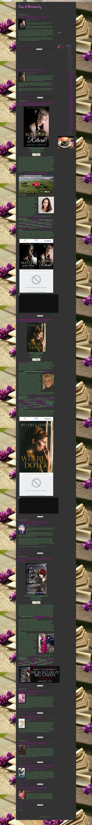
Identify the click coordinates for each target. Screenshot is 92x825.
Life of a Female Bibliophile (27, 403)
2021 (69, 48)
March (70, 69)
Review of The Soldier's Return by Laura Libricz (32, 17)
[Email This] (36, 49)
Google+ (26, 217)
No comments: (33, 97)
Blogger (50, 816)
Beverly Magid (35, 72)
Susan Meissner (40, 768)
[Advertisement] (36, 60)
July (69, 63)
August (70, 62)
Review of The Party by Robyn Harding (30, 716)
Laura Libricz (37, 19)
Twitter (24, 217)
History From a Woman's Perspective (32, 660)
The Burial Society (29, 524)
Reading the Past (27, 221)
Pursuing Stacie (49, 664)
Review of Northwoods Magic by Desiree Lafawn (33, 788)
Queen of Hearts (29, 693)
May (69, 66)
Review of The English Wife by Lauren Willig (31, 743)
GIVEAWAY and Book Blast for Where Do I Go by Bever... (71, 92)
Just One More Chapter (42, 402)
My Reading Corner (31, 398)
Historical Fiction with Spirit (23, 227)
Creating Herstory (44, 658)
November (70, 56)
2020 (69, 50)
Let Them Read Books (28, 225)
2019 (69, 51)
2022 (69, 47)
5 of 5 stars (32, 694)
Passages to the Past (35, 219)
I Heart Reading (40, 663)
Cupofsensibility (61, 48)
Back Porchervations (48, 225)
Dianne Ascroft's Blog (22, 228)
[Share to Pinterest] (41, 49)
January (70, 72)
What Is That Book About (45, 397)
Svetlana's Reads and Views (47, 221)
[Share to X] (39, 49)
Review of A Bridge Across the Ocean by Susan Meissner (35, 766)
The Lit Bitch (49, 659)
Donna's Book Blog (43, 227)
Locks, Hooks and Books (40, 399)
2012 (69, 133)
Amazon (27, 173)
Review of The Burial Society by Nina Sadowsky (33, 522)
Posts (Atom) (25, 810)
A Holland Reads (30, 406)
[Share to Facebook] (40, 49)
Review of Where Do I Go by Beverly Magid (31, 70)
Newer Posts (21, 808)
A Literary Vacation (21, 402)
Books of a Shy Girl (26, 404)
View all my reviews (22, 46)
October (70, 58)
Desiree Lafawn (37, 790)
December (70, 54)
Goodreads (48, 217)
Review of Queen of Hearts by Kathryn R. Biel (32, 691)
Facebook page (34, 655)
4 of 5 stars (32, 525)
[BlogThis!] (38, 49)
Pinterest (38, 217)
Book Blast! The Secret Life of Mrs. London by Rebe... (71, 102)
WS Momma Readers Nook (41, 220)
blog (38, 215)
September (70, 59)
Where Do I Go (28, 72)
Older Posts (52, 808)
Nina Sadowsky (37, 524)
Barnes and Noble (35, 173)
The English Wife (29, 745)
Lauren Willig (36, 745)
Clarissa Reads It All (41, 224)
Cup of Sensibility (29, 6)
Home (36, 808)
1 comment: (33, 49)
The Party (28, 719)
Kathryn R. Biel (36, 693)
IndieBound (44, 173)
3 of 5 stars (32, 20)
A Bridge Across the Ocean (31, 768)
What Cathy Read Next (30, 665)
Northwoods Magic (29, 790)
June (70, 65)
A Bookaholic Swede (34, 223)
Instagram (34, 217)
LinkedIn (42, 217)
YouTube (30, 217)
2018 (69, 53)
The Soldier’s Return (29, 19)
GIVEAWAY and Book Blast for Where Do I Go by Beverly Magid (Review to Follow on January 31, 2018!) (35, 320)
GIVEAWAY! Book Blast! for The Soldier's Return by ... (71, 86)
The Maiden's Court (34, 664)
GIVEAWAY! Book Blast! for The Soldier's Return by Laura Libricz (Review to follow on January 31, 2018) (36, 103)
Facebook (20, 217)
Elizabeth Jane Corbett (35, 405)
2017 (69, 132)
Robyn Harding (33, 719)
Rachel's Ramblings (35, 226)
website (34, 215)
